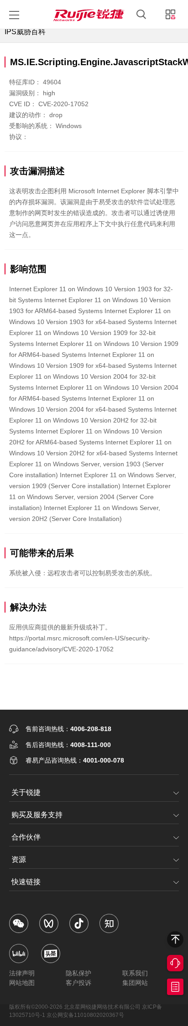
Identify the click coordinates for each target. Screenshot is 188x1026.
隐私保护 (78, 973)
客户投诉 (78, 982)
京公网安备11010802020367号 (85, 1015)
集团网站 (135, 982)
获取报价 (175, 987)
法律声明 (22, 973)
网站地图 (22, 982)
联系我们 (135, 973)
